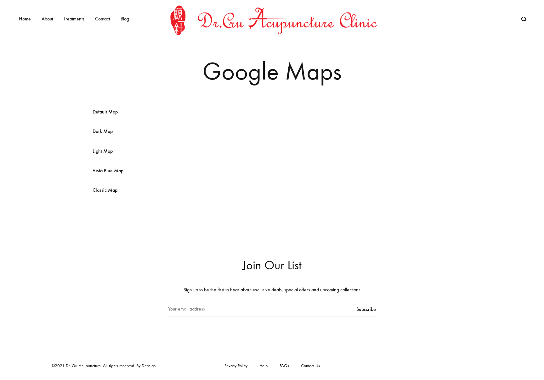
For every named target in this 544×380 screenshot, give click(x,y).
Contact (102, 19)
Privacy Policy (235, 365)
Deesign (149, 365)
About (47, 19)
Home (25, 19)
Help (263, 365)
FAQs (284, 365)
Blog (125, 19)
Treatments (74, 19)
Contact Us (310, 365)
